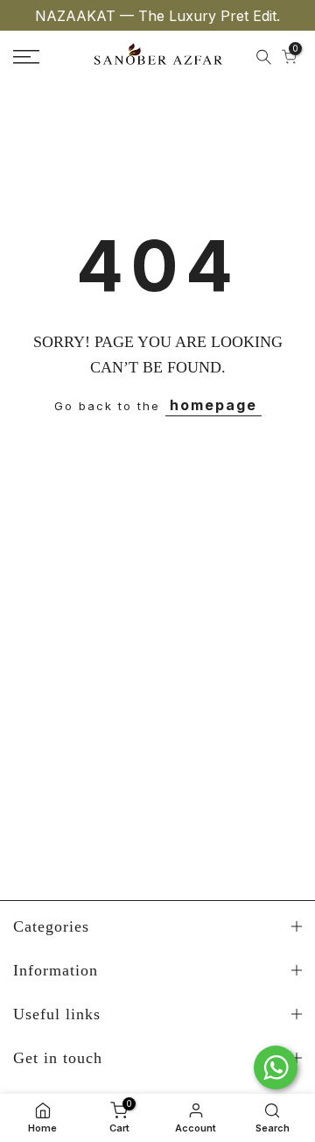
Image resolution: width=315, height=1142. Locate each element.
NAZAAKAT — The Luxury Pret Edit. (157, 16)
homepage (213, 405)
